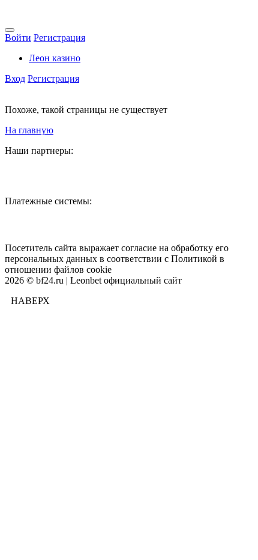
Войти (18, 37)
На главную (29, 130)
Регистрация (59, 37)
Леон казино (54, 58)
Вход (15, 78)
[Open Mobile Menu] (9, 30)
